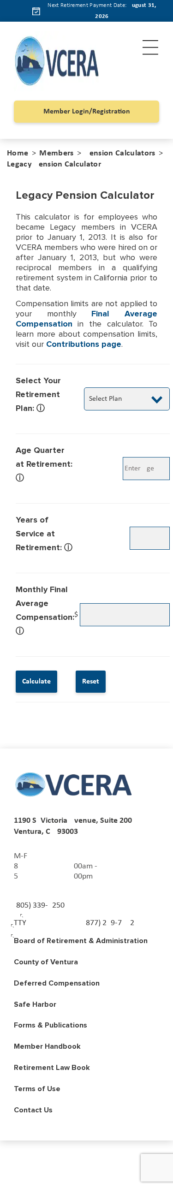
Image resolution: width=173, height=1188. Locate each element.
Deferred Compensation (57, 983)
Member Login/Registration (86, 111)
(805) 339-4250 (39, 905)
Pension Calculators (119, 153)
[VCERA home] (74, 784)
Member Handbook (47, 1046)
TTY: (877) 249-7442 (74, 923)
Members (56, 153)
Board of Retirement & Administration (81, 940)
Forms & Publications (50, 1025)
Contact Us (33, 1110)
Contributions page (83, 344)
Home (17, 153)
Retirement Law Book (52, 1067)
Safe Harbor (35, 1004)
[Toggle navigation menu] (150, 47)
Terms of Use (37, 1088)
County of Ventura (46, 962)
